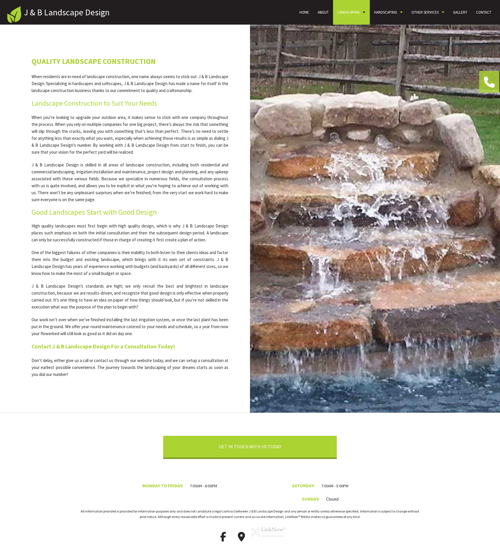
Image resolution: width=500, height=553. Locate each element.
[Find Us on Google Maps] (241, 538)
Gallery (460, 12)
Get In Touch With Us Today (250, 446)
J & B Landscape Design (67, 12)
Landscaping (348, 12)
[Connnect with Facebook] (223, 538)
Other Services (425, 12)
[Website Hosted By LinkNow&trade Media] (268, 538)
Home (304, 12)
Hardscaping (385, 12)
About (323, 12)
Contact (483, 12)
